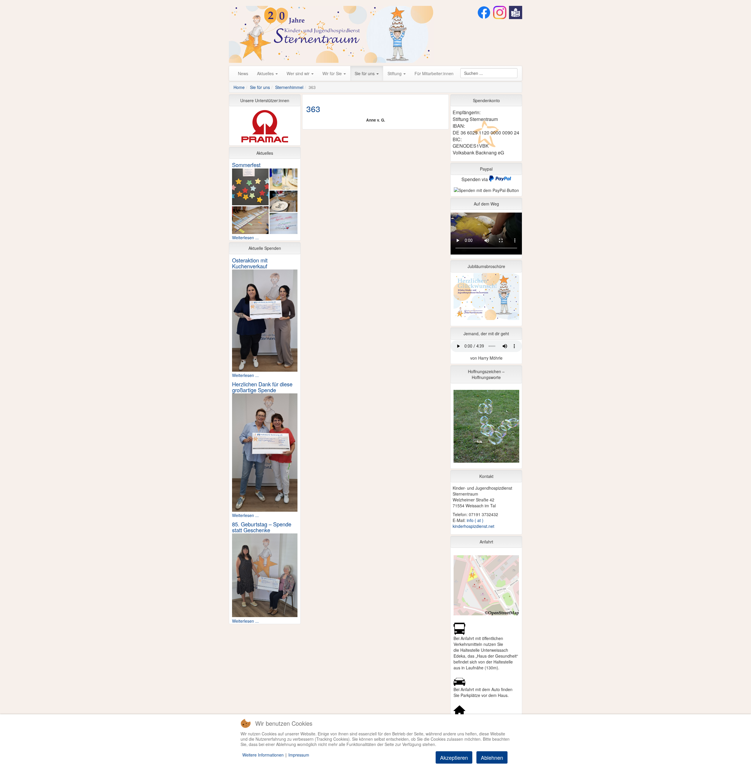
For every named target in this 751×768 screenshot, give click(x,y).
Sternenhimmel (289, 87)
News (243, 73)
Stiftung (395, 73)
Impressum (298, 755)
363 (313, 108)
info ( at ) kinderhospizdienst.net (473, 523)
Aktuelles (266, 73)
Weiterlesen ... (245, 237)
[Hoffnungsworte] (486, 428)
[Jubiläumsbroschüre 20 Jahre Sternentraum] (486, 298)
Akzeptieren (454, 757)
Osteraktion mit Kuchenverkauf (250, 263)
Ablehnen (492, 757)
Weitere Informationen (263, 755)
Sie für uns (365, 73)
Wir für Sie (332, 73)
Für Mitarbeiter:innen (434, 73)
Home (239, 87)
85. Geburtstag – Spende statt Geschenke (261, 527)
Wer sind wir (299, 73)
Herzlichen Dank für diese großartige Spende (262, 387)
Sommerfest (246, 165)
